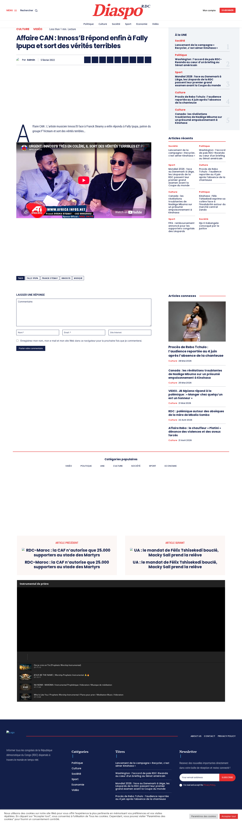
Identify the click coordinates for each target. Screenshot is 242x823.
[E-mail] (140, 60)
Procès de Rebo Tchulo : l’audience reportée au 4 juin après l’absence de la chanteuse (198, 99)
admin (31, 60)
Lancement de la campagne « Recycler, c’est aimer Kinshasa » (196, 46)
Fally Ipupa (32, 278)
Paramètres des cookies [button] (203, 816)
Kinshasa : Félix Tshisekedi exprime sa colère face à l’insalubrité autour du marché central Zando (212, 202)
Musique (78, 278)
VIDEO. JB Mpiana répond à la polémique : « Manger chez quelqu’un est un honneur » (195, 394)
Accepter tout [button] (229, 816)
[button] (29, 10)
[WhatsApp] (102, 60)
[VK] (148, 60)
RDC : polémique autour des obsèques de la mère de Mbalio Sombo (196, 413)
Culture (22, 29)
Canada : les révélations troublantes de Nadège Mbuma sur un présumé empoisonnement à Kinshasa (198, 118)
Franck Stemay (50, 278)
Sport (178, 72)
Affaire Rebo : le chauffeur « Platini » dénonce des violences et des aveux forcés (194, 431)
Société (180, 40)
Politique (181, 55)
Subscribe (227, 777)
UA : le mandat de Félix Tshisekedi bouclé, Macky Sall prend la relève (175, 565)
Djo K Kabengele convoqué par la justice (209, 225)
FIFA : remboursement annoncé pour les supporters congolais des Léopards (181, 227)
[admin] (19, 60)
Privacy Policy (209, 785)
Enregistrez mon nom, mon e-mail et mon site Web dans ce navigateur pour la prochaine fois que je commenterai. (81, 340)
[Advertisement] (83, 90)
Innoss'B (65, 278)
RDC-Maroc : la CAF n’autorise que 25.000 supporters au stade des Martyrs (67, 565)
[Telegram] (133, 60)
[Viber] (110, 60)
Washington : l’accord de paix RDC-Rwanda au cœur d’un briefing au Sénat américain (198, 62)
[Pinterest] (117, 60)
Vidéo (37, 29)
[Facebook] (87, 60)
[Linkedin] (125, 60)
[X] (95, 60)
